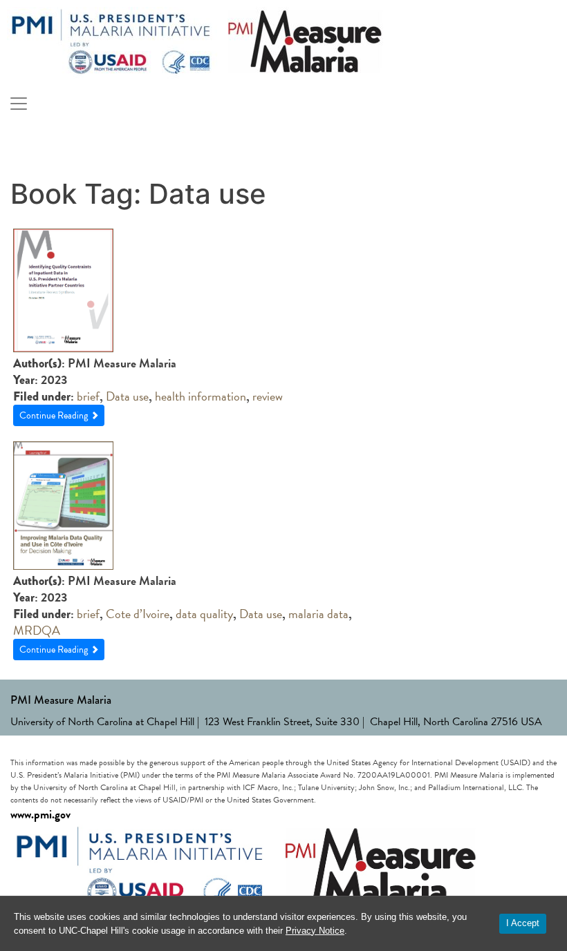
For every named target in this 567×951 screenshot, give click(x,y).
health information (200, 396)
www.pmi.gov (40, 814)
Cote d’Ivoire (137, 613)
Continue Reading (54, 415)
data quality (204, 613)
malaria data (318, 613)
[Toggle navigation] (18, 103)
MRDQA (36, 630)
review (267, 396)
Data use (127, 396)
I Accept (522, 923)
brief (88, 396)
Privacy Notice (315, 930)
